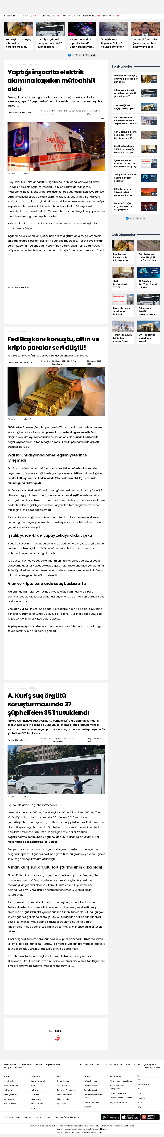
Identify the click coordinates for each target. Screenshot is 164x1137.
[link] (136, 79)
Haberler (22, 64)
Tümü (92, 55)
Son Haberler (122, 66)
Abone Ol (28, 173)
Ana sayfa (12, 64)
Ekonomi (32, 331)
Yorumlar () (13, 173)
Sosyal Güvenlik (35, 1023)
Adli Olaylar (33, 64)
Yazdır (102, 118)
